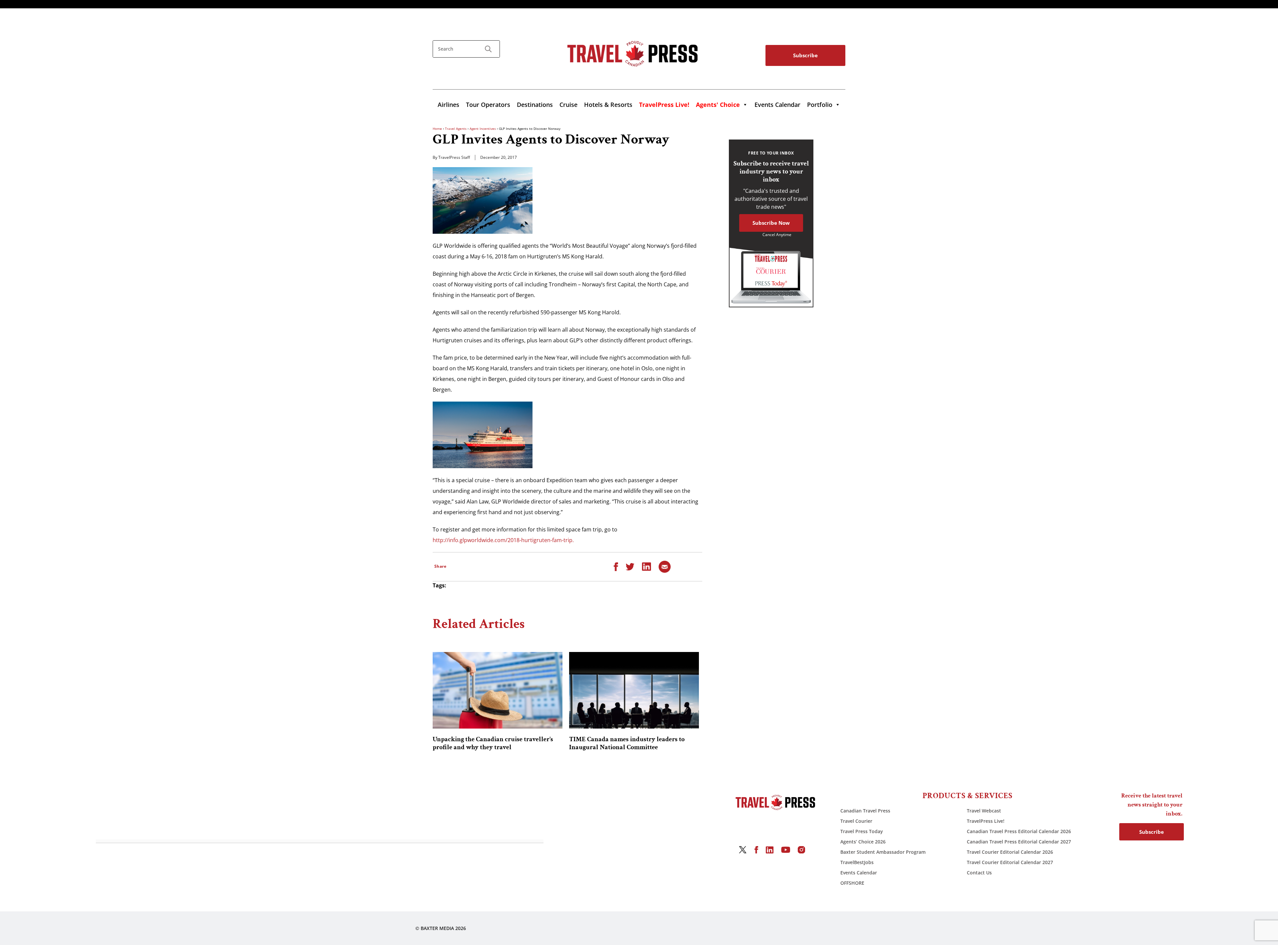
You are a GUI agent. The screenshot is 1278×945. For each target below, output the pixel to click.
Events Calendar (777, 105)
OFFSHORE (852, 883)
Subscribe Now (771, 222)
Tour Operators (488, 105)
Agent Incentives (483, 128)
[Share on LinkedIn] (646, 566)
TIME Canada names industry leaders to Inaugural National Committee (627, 743)
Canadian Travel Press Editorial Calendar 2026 (1019, 831)
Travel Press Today (861, 831)
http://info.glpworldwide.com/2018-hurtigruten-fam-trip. (503, 540)
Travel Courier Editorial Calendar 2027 (1010, 862)
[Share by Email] (665, 566)
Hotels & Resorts (608, 105)
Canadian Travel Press (865, 810)
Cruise (568, 105)
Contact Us (979, 872)
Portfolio (819, 105)
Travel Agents (456, 128)
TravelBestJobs (857, 862)
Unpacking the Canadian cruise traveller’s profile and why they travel (493, 743)
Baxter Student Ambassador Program (883, 852)
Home (437, 128)
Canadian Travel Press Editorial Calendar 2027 (1019, 841)
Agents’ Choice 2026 (863, 841)
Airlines (448, 105)
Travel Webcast (984, 810)
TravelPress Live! (985, 821)
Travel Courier (856, 821)
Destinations (535, 105)
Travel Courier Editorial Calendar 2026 (1010, 852)
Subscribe (805, 55)
